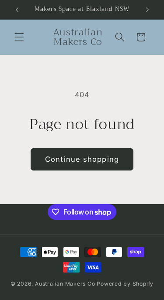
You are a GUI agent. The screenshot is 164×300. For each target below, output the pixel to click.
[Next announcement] (147, 9)
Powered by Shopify (125, 283)
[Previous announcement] (17, 9)
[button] (19, 37)
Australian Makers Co (65, 283)
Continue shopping (82, 159)
